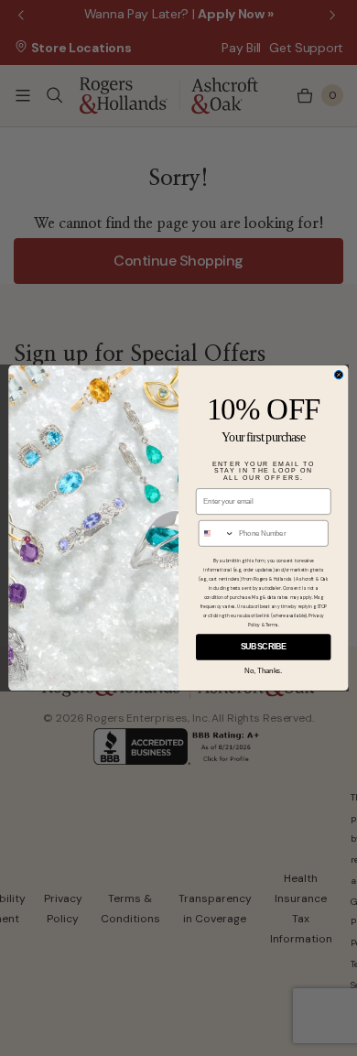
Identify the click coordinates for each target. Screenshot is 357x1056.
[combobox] (216, 534)
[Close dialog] (338, 375)
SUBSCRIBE (264, 647)
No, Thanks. (263, 670)
